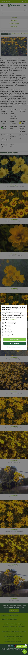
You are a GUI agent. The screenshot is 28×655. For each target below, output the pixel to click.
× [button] (24, 307)
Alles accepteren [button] (15, 339)
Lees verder (13, 319)
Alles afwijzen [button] (14, 343)
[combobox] (22, 307)
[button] (14, 347)
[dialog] (14, 327)
